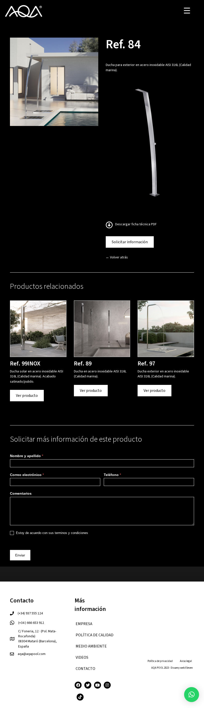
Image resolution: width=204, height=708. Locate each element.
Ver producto (27, 395)
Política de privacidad (160, 661)
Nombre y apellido (26, 456)
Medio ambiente (91, 646)
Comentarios (21, 493)
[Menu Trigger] (187, 10)
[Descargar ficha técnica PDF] (110, 226)
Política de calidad (94, 635)
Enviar (20, 555)
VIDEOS (82, 657)
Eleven (189, 668)
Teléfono (112, 475)
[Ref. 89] (102, 328)
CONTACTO (85, 668)
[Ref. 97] (166, 328)
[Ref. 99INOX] (38, 328)
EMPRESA (84, 624)
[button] (191, 694)
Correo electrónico (27, 475)
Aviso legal (186, 661)
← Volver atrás (117, 257)
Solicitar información (130, 242)
